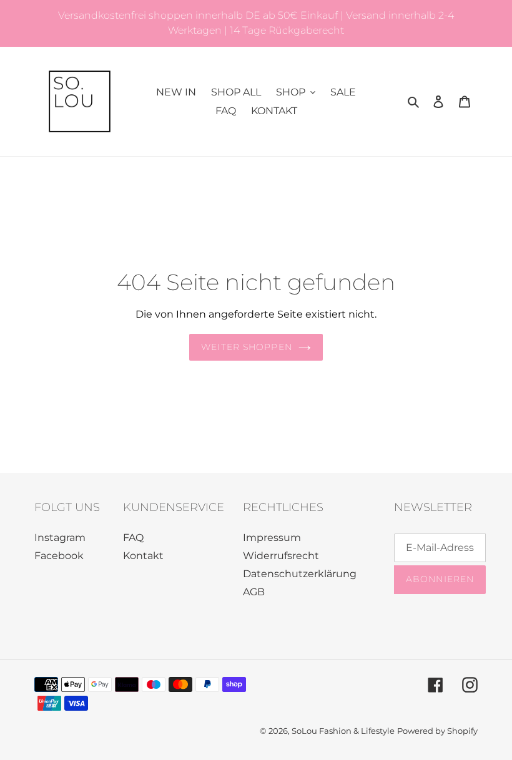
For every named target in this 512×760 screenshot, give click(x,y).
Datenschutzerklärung (300, 574)
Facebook (59, 556)
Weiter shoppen (246, 347)
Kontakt (143, 556)
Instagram (60, 537)
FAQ (133, 537)
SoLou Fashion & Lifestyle (343, 731)
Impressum (272, 537)
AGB (254, 592)
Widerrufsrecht (281, 556)
